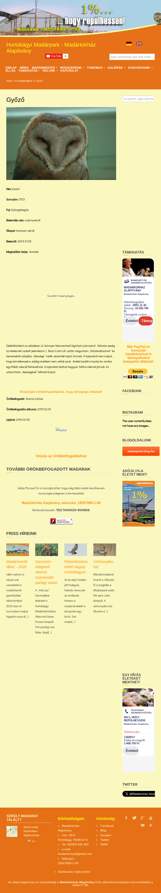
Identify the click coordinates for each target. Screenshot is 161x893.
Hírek (24, 67)
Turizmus (94, 67)
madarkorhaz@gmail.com (75, 853)
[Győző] (61, 143)
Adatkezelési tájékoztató (73, 872)
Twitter (104, 839)
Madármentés (43, 67)
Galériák (115, 67)
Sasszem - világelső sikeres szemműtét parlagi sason (46, 572)
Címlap (11, 67)
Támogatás (27, 70)
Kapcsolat (69, 70)
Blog (103, 830)
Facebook (107, 825)
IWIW (104, 844)
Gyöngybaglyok (24, 81)
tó (89, 872)
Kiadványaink (139, 67)
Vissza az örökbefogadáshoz (61, 456)
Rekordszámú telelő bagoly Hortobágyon (76, 567)
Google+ (106, 835)
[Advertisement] (138, 177)
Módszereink (71, 67)
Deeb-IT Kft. (81, 885)
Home (9, 81)
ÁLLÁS (10, 70)
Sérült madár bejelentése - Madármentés (31, 831)
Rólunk (48, 70)
